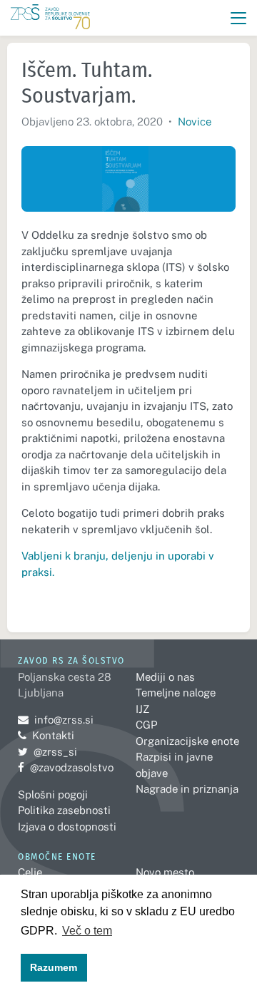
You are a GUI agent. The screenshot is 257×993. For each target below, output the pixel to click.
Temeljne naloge (176, 692)
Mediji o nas (165, 677)
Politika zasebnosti (64, 810)
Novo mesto (165, 872)
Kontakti (53, 735)
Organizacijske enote (187, 741)
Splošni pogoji (53, 794)
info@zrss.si (56, 720)
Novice (194, 121)
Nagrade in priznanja (187, 789)
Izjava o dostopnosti (67, 826)
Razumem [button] (53, 967)
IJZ (142, 709)
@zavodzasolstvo (66, 767)
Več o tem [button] (87, 931)
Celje (30, 872)
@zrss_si (47, 752)
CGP (146, 725)
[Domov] (50, 18)
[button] (239, 18)
